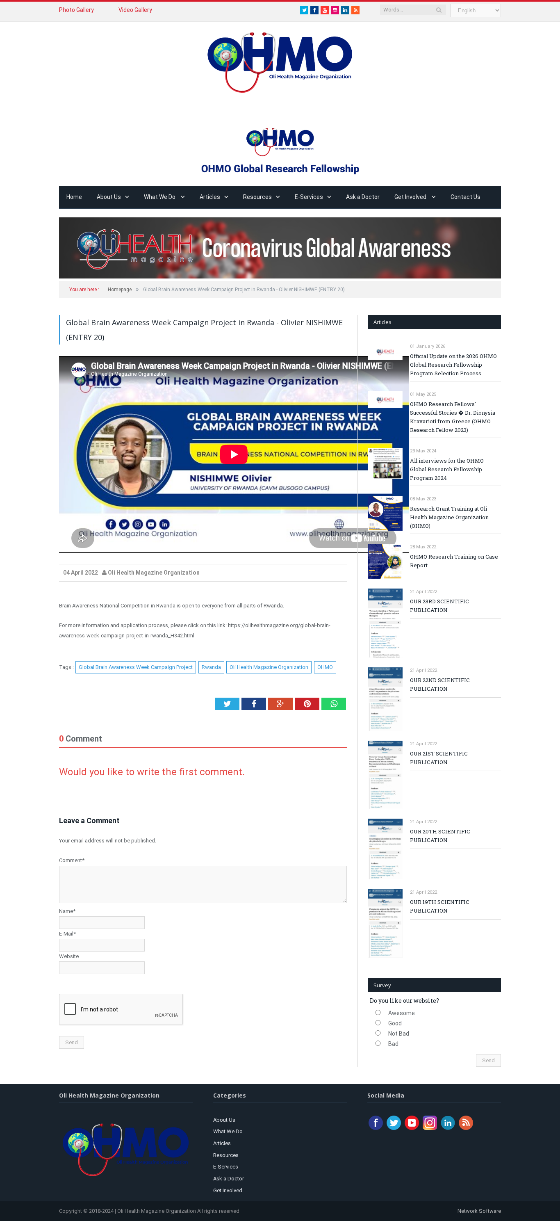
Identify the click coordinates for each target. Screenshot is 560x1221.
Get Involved (411, 197)
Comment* (71, 860)
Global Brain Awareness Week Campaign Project (136, 667)
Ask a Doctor (363, 197)
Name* (67, 911)
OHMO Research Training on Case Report (454, 561)
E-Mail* (67, 934)
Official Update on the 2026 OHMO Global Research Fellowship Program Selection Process (453, 364)
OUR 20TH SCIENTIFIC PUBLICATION (440, 836)
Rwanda (211, 667)
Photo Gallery (76, 10)
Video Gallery (135, 10)
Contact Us (465, 197)
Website (69, 956)
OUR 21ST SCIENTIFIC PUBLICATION (439, 758)
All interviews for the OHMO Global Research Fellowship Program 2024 (447, 469)
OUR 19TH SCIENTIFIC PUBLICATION (439, 906)
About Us (109, 197)
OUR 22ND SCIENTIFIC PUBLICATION (440, 684)
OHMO (325, 667)
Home (74, 197)
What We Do (160, 197)
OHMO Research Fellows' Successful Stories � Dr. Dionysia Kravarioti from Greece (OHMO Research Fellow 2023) (452, 417)
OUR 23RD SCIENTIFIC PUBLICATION (439, 606)
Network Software (478, 1211)
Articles (210, 197)
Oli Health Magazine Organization (269, 667)
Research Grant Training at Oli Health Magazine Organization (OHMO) (449, 517)
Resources (257, 197)
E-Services (309, 197)
